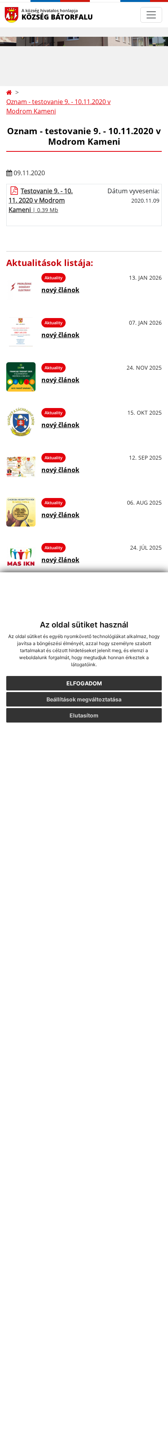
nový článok (60, 290)
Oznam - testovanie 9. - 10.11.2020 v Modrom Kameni (58, 106)
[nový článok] (21, 287)
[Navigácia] (151, 15)
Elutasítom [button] (84, 715)
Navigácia (23, 14)
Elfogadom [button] (84, 683)
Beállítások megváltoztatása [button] (84, 699)
